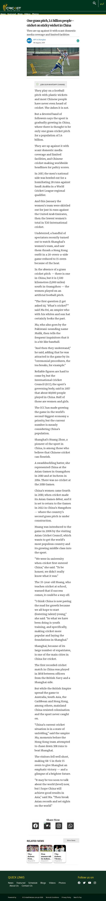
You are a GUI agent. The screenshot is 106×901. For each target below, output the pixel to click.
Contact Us (27, 885)
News (3, 14)
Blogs (20, 14)
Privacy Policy (66, 897)
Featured (11, 14)
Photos (35, 14)
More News (71, 840)
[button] (51, 84)
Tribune (19, 897)
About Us (14, 885)
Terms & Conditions (52, 897)
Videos (27, 14)
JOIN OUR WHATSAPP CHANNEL (52, 84)
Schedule (32, 882)
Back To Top (78, 897)
